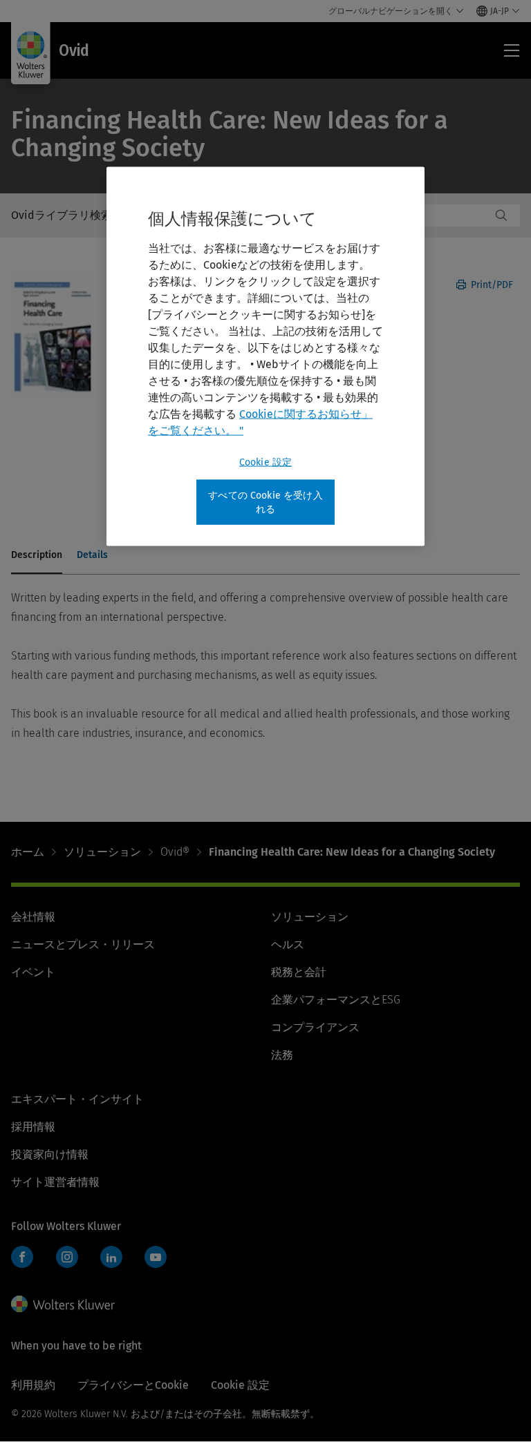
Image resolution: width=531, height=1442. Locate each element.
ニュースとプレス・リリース (83, 944)
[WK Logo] (63, 1304)
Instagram (67, 1257)
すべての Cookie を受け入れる (265, 502)
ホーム (27, 851)
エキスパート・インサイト (77, 1099)
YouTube (156, 1257)
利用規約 (33, 1385)
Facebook (22, 1257)
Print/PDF (490, 285)
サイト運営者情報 (55, 1182)
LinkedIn (111, 1257)
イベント (33, 972)
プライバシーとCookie (133, 1385)
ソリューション (102, 851)
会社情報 (33, 916)
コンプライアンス (315, 1027)
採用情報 (33, 1126)
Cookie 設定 (265, 462)
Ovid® (174, 851)
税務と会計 (298, 972)
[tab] (36, 556)
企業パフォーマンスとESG (335, 999)
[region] (265, 356)
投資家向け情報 (49, 1154)
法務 (282, 1054)
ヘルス (287, 944)
